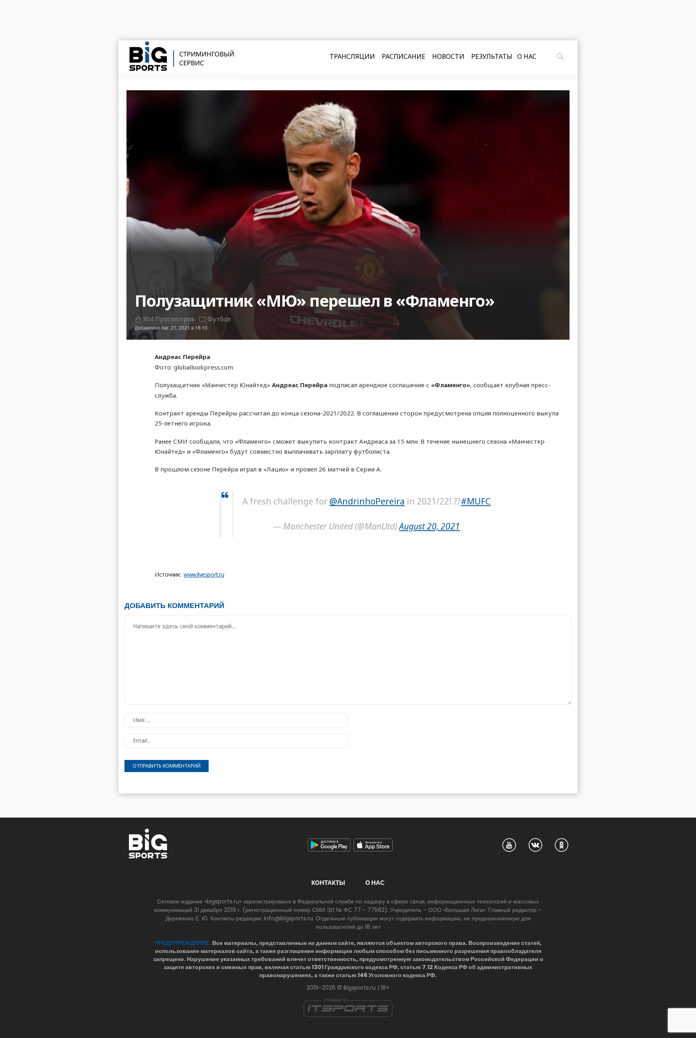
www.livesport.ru (204, 574)
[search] (560, 56)
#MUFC (476, 501)
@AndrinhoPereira (367, 501)
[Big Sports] (182, 57)
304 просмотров (169, 319)
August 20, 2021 (429, 526)
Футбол (219, 319)
